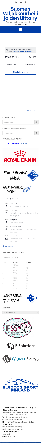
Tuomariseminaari (16, 222)
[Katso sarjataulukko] (20, 303)
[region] (20, 389)
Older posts (32, 110)
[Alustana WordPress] (20, 362)
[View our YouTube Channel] (21, 2)
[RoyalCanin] (20, 166)
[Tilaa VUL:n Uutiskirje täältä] (20, 180)
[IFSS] (18, 338)
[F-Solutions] (20, 350)
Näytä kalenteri (8, 246)
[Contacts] (25, 2)
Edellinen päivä (11, 64)
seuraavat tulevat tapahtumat (22, 51)
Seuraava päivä (30, 64)
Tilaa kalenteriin (19, 72)
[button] (20, 29)
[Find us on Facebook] (16, 2)
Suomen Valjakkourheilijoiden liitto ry (20, 13)
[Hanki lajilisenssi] (17, 193)
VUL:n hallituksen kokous (19, 206)
